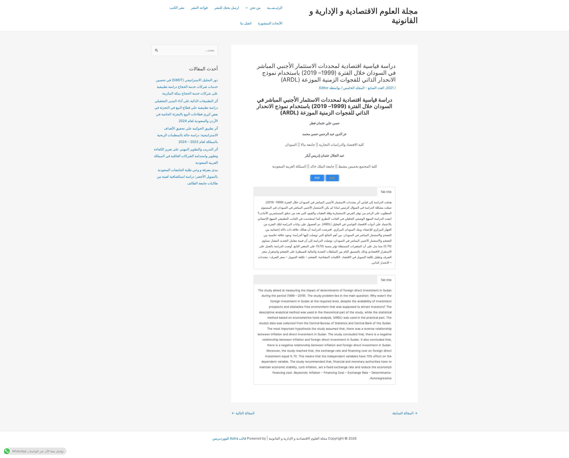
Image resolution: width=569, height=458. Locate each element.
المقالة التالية (243, 413)
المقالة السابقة (404, 413)
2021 (390, 88)
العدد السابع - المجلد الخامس (363, 88)
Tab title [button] (386, 191)
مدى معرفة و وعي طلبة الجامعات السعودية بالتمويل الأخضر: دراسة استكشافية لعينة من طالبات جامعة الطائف (187, 176)
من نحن (255, 8)
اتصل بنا (245, 23)
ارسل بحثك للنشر (226, 8)
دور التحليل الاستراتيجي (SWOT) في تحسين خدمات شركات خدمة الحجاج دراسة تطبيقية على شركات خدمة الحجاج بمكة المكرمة (187, 86)
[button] (248, 8)
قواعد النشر (199, 8)
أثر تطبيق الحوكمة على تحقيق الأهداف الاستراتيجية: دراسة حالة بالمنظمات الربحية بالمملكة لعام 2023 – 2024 (187, 135)
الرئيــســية (274, 8)
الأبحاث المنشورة (270, 23)
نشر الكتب (177, 8)
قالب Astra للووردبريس (229, 438)
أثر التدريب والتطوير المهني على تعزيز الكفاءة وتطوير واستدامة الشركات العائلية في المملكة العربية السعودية (186, 156)
